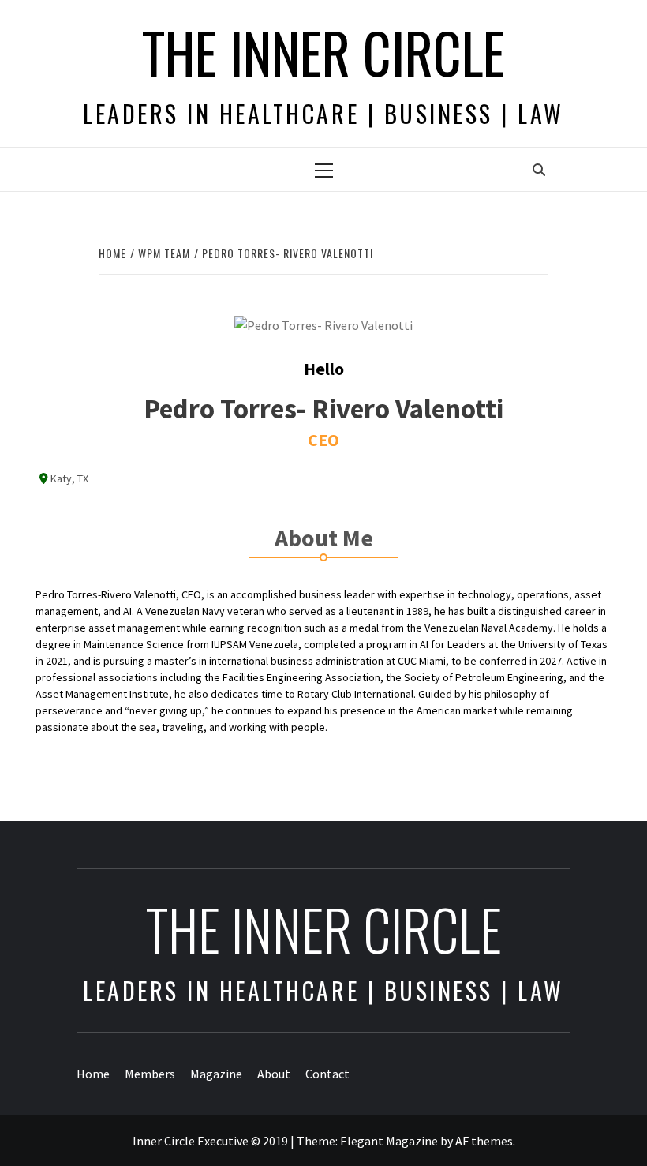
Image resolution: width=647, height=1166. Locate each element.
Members (150, 1074)
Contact (327, 1074)
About (273, 1074)
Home (93, 1074)
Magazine (216, 1074)
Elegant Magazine (389, 1141)
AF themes (484, 1141)
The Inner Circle (323, 52)
